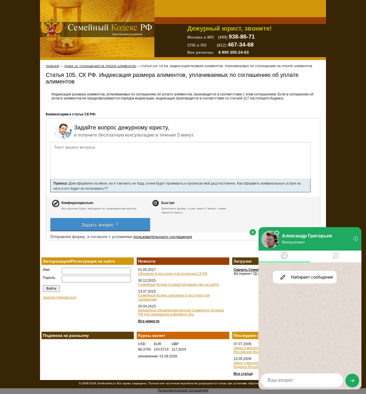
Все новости (148, 321)
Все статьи (243, 374)
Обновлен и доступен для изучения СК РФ (172, 274)
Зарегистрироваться (59, 297)
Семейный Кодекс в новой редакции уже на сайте (178, 285)
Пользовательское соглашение (183, 390)
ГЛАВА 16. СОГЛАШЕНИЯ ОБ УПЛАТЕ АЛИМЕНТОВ (100, 66)
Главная (52, 66)
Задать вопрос (98, 224)
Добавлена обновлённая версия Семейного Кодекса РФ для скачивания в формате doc (181, 312)
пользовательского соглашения (162, 236)
